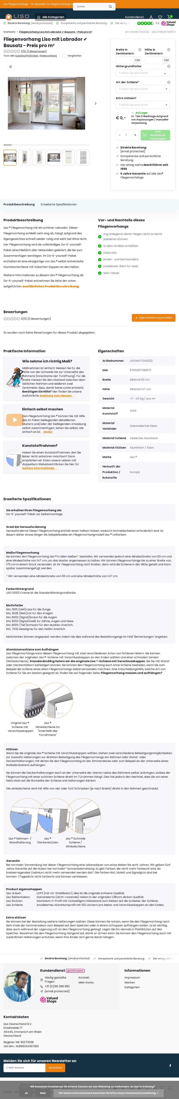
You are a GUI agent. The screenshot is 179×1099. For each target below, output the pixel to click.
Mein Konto (86, 982)
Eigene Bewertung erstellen (155, 317)
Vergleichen (74, 55)
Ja (26, 1093)
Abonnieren (55, 1067)
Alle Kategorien (53, 17)
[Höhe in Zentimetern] (168, 52)
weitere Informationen (38, 468)
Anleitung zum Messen (56, 396)
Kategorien (132, 987)
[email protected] (132, 151)
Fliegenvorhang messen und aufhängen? (132, 673)
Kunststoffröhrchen (27, 55)
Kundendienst (134, 17)
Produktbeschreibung (19, 204)
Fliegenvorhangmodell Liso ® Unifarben (99, 535)
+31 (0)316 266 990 (57, 986)
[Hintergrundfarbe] (168, 66)
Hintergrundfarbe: (129, 66)
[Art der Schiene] (168, 82)
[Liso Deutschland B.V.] (17, 17)
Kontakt (84, 978)
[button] (95, 103)
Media (48, 432)
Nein (43, 1093)
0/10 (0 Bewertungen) (34, 51)
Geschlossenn (75, 970)
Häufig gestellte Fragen (55, 979)
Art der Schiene (127, 82)
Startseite (9, 32)
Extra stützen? (126, 98)
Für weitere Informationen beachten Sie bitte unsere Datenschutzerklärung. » (108, 1093)
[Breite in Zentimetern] (139, 52)
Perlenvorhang (48, 55)
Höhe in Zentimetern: (154, 52)
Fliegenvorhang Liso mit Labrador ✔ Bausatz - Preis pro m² (55, 32)
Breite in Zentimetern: (125, 52)
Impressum (132, 978)
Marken (129, 982)
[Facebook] (170, 1065)
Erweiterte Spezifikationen (59, 204)
